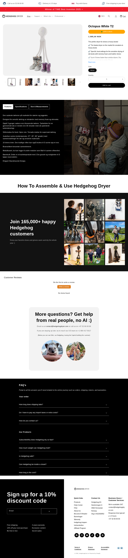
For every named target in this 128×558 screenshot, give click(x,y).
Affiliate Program (80, 528)
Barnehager (78, 516)
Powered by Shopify (95, 553)
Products (77, 502)
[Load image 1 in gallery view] (11, 82)
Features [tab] (8, 106)
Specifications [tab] (21, 106)
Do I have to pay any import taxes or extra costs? (38, 413)
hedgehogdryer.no (84, 553)
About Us (77, 511)
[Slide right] (80, 82)
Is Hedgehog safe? (26, 456)
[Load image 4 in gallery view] (37, 82)
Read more (91, 62)
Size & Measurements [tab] (39, 106)
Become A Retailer (80, 514)
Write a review (64, 287)
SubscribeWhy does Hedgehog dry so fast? (36, 440)
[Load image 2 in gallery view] (20, 82)
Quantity (91, 75)
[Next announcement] (122, 9)
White (92, 70)
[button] (29, 16)
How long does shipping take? (31, 404)
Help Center (78, 505)
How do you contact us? (28, 421)
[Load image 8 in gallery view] (71, 82)
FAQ (75, 508)
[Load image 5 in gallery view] (46, 82)
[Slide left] (5, 82)
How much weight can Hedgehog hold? (34, 448)
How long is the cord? (27, 473)
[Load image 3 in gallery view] (28, 82)
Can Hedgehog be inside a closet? (32, 464)
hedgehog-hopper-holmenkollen (80, 524)
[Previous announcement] (6, 9)
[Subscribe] (49, 511)
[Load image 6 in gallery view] (54, 82)
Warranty (77, 519)
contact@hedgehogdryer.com (57, 326)
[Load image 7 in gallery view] (63, 82)
